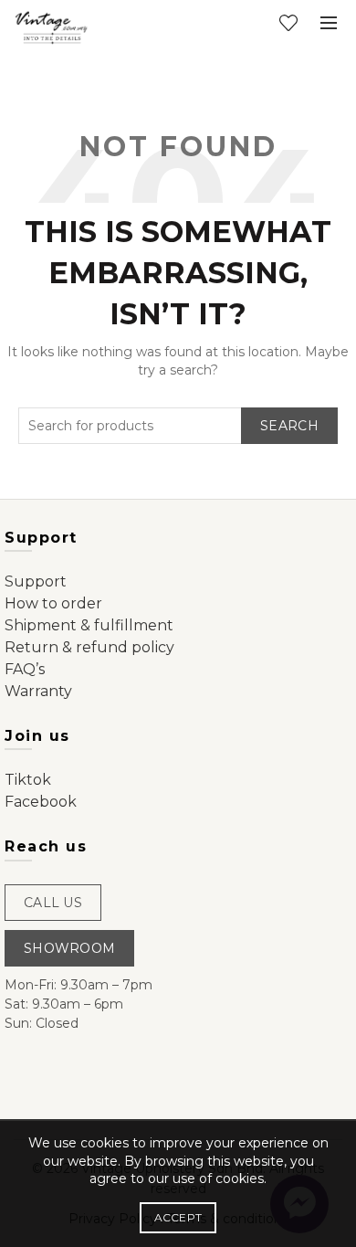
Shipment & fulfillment (89, 625)
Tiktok (28, 779)
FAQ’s (25, 669)
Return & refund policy (89, 647)
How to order (53, 603)
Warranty (38, 691)
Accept (178, 1217)
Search (289, 425)
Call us (53, 902)
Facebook (41, 801)
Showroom (69, 948)
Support (36, 581)
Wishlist (288, 23)
